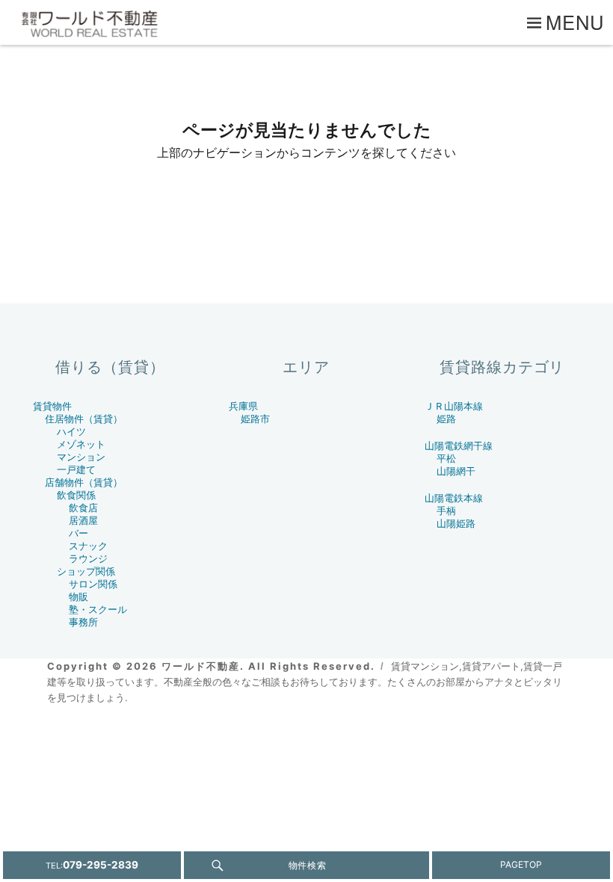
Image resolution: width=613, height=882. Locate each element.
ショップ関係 (86, 571)
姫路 (446, 419)
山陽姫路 (456, 523)
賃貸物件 (52, 406)
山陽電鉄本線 (454, 498)
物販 (78, 596)
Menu (575, 21)
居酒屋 (83, 520)
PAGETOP (521, 864)
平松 (446, 458)
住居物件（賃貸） (84, 419)
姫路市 (255, 419)
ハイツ (71, 431)
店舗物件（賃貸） (84, 482)
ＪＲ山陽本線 (454, 406)
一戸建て (76, 469)
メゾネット (81, 444)
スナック (88, 546)
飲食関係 (76, 495)
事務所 (83, 622)
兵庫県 (243, 406)
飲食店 (83, 508)
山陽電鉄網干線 (459, 445)
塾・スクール (98, 609)
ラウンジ (88, 558)
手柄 (446, 510)
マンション (81, 457)
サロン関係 (93, 584)
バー (78, 533)
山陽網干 (456, 471)
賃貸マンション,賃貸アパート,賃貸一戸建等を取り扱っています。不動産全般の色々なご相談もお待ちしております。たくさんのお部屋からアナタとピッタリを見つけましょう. (304, 681)
